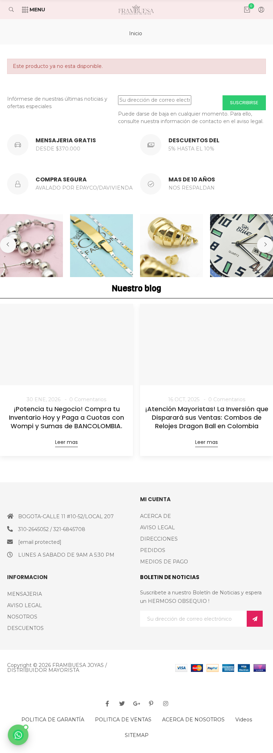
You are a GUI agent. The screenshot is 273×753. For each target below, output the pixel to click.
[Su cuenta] (258, 9)
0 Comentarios (87, 399)
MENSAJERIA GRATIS (66, 140)
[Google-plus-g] (136, 703)
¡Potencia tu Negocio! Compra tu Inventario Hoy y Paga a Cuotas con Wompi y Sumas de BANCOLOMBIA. (66, 417)
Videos (243, 719)
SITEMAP (137, 735)
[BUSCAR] (14, 9)
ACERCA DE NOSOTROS (193, 719)
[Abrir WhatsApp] (18, 735)
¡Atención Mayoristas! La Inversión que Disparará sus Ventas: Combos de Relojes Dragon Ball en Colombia (206, 417)
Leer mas (66, 442)
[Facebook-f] (107, 703)
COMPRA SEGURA (61, 179)
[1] (255, 619)
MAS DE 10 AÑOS (191, 179)
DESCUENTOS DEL (193, 140)
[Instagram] (165, 703)
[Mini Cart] (243, 9)
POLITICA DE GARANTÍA (52, 719)
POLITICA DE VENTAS (123, 719)
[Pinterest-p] (151, 703)
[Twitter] (122, 703)
